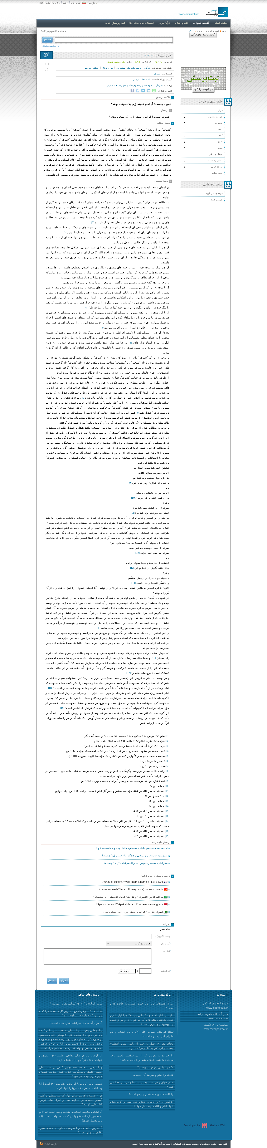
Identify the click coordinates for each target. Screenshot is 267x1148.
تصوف (157, 73)
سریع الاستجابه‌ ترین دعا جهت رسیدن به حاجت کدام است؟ (142, 1006)
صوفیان (158, 85)
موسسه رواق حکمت (216, 1027)
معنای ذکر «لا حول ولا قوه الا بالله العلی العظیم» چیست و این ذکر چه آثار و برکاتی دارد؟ (142, 1046)
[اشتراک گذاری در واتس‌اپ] (154, 90)
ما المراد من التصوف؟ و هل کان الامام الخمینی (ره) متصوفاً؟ (128, 897)
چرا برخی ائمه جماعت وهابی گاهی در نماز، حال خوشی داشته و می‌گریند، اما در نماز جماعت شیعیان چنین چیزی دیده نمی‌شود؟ (70, 1072)
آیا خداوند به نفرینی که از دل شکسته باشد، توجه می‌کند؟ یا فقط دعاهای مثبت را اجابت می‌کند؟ (142, 1057)
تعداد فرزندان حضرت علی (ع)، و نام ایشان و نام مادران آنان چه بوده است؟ (142, 1034)
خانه (224, 31)
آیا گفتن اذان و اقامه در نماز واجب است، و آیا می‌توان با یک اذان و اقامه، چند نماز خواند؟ (142, 1104)
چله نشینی (112, 85)
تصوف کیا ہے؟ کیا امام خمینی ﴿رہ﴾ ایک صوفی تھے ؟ (133, 912)
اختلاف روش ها (92, 68)
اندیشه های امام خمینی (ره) (129, 68)
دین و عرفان (107, 68)
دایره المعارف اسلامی (215, 1005)
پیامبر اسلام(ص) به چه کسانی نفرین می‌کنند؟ (76, 1003)
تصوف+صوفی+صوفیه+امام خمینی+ (136, 85)
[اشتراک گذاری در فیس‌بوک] (132, 90)
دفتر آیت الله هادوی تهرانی (212, 1016)
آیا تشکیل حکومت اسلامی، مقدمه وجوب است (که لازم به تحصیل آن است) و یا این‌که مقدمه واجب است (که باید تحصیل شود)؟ (70, 1116)
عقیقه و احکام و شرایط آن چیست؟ (153, 1074)
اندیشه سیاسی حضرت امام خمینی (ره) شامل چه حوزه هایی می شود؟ (132, 848)
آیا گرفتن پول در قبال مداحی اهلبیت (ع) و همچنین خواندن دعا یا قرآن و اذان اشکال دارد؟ (70, 1057)
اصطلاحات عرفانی (141, 79)
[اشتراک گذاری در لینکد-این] (148, 90)
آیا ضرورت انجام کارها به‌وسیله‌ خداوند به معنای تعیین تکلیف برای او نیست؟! (70, 1130)
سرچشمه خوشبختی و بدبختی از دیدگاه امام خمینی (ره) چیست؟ (135, 855)
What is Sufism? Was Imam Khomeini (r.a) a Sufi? (133, 882)
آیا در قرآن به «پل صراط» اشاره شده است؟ (76, 1023)
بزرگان (147, 68)
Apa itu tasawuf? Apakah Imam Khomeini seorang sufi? (130, 905)
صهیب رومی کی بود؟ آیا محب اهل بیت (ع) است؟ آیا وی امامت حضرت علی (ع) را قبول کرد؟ (70, 1086)
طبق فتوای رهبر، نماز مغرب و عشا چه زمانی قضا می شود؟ (142, 1084)
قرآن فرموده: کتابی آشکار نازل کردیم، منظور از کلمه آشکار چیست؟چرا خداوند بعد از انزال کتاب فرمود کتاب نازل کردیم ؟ (70, 1100)
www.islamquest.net (189, 14)
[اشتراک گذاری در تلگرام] (143, 90)
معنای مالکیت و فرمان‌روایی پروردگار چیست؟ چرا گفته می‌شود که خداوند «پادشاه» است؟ (70, 1013)
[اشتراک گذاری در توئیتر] (137, 90)
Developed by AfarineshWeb (204, 1125)
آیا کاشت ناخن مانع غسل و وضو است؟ (151, 1094)
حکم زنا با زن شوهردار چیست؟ (155, 1067)
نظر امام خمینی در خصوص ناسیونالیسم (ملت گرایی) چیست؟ (136, 863)
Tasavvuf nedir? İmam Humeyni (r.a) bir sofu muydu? (131, 890)
